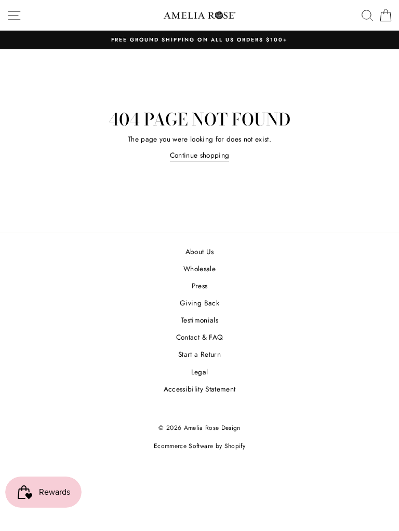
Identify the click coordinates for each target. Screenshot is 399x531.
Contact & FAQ (199, 337)
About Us (199, 251)
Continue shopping (200, 155)
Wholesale (199, 268)
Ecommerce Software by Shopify (199, 446)
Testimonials (199, 320)
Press (200, 286)
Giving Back (199, 303)
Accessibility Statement (200, 389)
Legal (199, 372)
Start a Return (199, 354)
